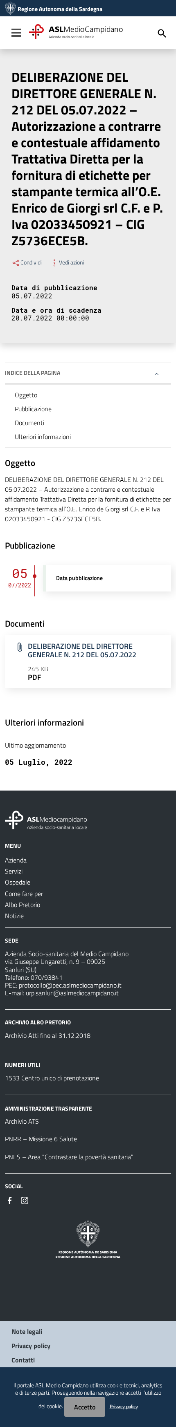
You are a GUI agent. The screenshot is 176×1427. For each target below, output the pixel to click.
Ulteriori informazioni (43, 436)
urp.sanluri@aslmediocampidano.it (72, 993)
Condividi (31, 262)
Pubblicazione (33, 409)
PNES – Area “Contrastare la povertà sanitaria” (69, 1157)
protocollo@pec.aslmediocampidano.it (70, 985)
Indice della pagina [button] (32, 372)
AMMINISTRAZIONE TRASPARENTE (48, 1108)
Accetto (84, 1407)
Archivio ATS (22, 1121)
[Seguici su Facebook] (10, 1200)
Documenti (29, 423)
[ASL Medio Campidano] (10, 9)
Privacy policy (30, 1346)
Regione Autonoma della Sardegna (60, 9)
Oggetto (26, 395)
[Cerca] (162, 34)
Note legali (26, 1331)
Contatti (23, 1360)
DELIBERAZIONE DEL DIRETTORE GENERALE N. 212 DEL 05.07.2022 (82, 650)
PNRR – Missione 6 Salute (41, 1139)
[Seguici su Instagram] (24, 1200)
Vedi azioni (71, 262)
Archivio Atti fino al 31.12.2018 (47, 1035)
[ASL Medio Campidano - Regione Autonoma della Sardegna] (46, 819)
